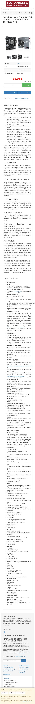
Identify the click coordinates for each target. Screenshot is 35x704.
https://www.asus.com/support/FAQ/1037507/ (20, 366)
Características (8, 98)
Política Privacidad (8, 667)
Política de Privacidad (21, 653)
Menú (6, 13)
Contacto (24, 13)
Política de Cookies (27, 702)
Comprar (26, 85)
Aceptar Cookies (20, 693)
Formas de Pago (23, 669)
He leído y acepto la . (15, 656)
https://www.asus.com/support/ (16, 327)
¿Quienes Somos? (8, 671)
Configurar (4, 693)
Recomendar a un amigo (22, 98)
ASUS (18, 63)
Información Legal (24, 665)
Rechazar (12, 693)
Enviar (23, 660)
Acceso (14, 13)
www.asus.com (18, 291)
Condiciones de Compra (9, 669)
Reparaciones (6, 674)
